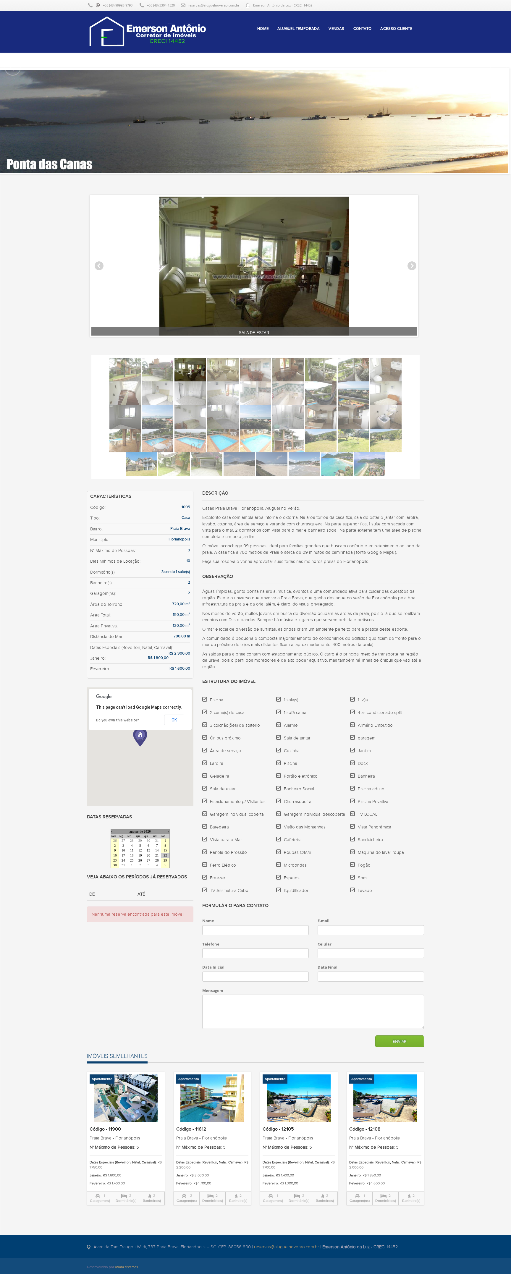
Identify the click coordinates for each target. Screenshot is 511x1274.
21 (157, 855)
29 (140, 840)
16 (115, 855)
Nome (208, 920)
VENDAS (336, 28)
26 (115, 840)
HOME (263, 28)
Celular (324, 944)
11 (132, 850)
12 (140, 850)
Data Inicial (213, 967)
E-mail (323, 920)
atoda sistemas (126, 1267)
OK (174, 720)
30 (148, 840)
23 (115, 860)
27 (123, 840)
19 (140, 855)
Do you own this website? (117, 720)
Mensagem (212, 990)
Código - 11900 (105, 1129)
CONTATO (362, 28)
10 (123, 850)
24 (123, 860)
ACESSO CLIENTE (396, 28)
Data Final (327, 967)
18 (132, 855)
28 (132, 840)
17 (123, 855)
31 (157, 840)
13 (148, 850)
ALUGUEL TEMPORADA (298, 28)
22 (165, 855)
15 (165, 850)
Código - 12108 (365, 1129)
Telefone (210, 944)
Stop (258, 341)
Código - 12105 (278, 1129)
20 (148, 855)
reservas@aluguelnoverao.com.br (213, 5)
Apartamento (102, 1079)
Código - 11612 (191, 1129)
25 (132, 860)
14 (157, 850)
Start (253, 341)
